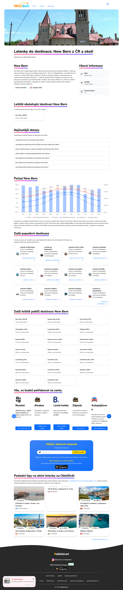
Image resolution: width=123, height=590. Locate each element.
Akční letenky (50, 576)
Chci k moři (80, 428)
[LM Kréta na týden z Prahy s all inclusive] (29, 493)
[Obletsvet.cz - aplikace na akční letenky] (61, 467)
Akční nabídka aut (99, 428)
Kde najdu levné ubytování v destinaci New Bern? (31, 163)
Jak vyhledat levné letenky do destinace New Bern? (32, 158)
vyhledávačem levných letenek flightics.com (83, 481)
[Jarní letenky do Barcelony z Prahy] (29, 521)
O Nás (41, 581)
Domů (34, 6)
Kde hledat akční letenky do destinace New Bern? (31, 167)
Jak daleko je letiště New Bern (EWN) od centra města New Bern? (37, 145)
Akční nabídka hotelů (61, 427)
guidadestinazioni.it (93, 581)
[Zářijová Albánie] (94, 521)
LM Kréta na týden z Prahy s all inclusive (23, 581)
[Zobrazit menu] (107, 4)
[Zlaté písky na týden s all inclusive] (61, 521)
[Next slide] (109, 416)
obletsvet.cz (64, 587)
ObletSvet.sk (50, 581)
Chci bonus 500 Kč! (23, 428)
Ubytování (50, 6)
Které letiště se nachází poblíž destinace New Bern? (32, 154)
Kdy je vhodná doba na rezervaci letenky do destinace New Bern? (37, 149)
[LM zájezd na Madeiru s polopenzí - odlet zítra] (94, 493)
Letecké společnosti (71, 576)
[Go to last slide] (14, 416)
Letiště (59, 576)
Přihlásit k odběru (79, 452)
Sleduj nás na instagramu (63, 560)
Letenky (41, 6)
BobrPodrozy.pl (62, 581)
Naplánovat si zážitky (42, 427)
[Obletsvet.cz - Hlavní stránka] (21, 4)
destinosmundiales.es (77, 581)
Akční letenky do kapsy (61, 565)
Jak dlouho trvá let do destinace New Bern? (29, 140)
